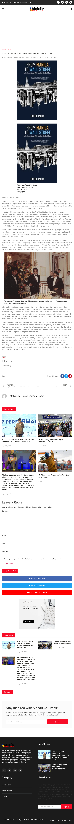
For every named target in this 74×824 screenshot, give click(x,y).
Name (4, 535)
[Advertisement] (37, 28)
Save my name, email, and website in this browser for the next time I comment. (32, 559)
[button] (3, 9)
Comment (6, 511)
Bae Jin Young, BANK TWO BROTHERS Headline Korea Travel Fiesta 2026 (18, 441)
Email (4, 543)
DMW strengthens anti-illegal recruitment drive (50, 441)
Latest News (6, 49)
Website (5, 551)
